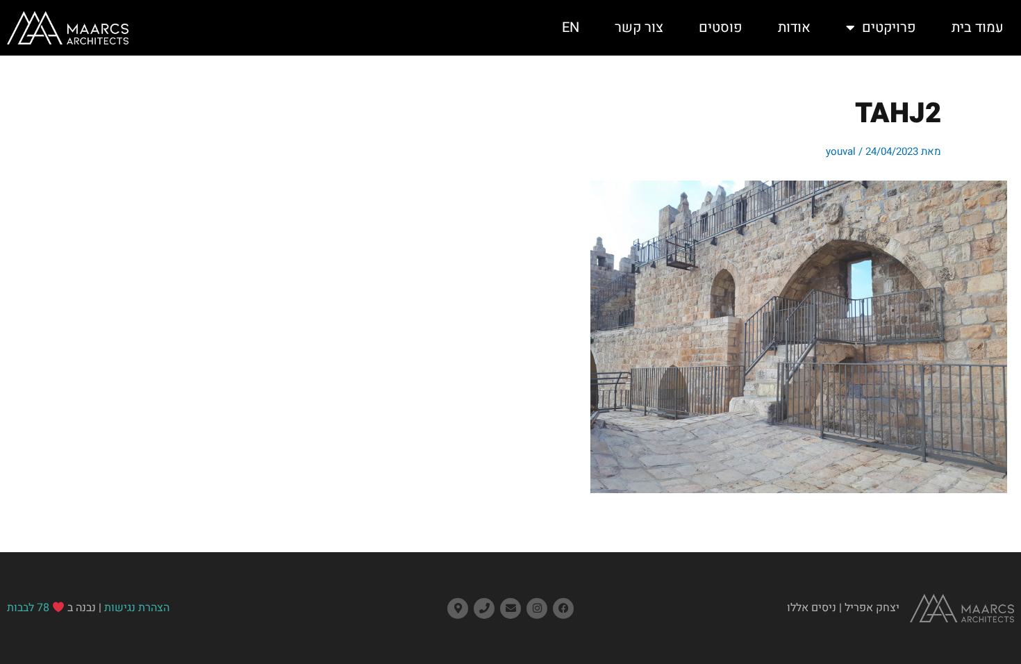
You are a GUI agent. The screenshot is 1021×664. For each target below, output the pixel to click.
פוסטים (720, 27)
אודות (794, 27)
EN (570, 27)
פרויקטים (889, 27)
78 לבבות (28, 607)
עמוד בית (978, 27)
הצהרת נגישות (136, 607)
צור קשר (639, 27)
